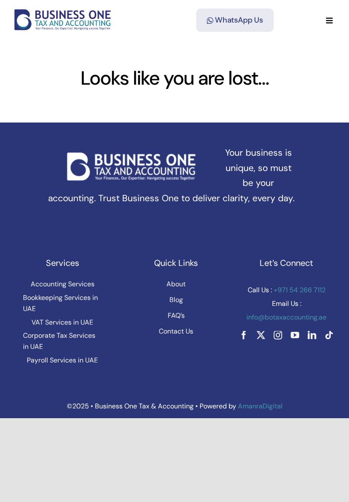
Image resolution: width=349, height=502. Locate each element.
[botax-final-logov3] (63, 12)
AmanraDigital (260, 406)
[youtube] (295, 335)
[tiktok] (329, 335)
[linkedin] (312, 335)
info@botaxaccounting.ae (286, 317)
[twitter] (261, 335)
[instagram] (278, 335)
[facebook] (244, 335)
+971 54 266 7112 (299, 289)
